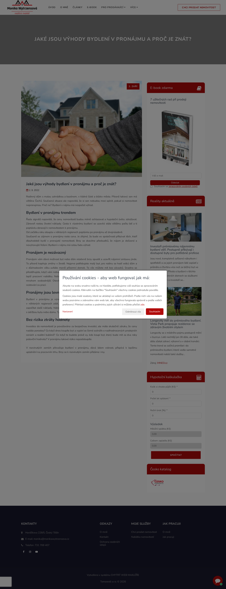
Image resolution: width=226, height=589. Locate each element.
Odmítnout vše (133, 311)
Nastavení (68, 311)
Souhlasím (154, 311)
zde (142, 304)
